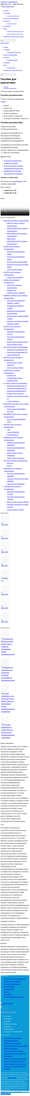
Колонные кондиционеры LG (16, 391)
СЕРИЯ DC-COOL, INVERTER (16, 293)
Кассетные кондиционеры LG (17, 388)
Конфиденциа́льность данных (14, 997)
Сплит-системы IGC (13, 355)
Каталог (6, 47)
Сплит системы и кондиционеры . (15, 979)
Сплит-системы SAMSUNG (15, 484)
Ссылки (6, 992)
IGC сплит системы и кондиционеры (16, 347)
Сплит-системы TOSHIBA (15, 510)
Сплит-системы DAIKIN (14, 270)
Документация (11, 68)
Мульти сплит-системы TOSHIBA (18, 502)
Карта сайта (8, 994)
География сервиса (12, 60)
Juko (8, 430)
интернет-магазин (12, 1077)
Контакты (6, 57)
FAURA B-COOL (11, 290)
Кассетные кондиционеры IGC (17, 352)
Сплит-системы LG (13, 401)
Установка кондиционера (12, 981)
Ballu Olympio (11, 239)
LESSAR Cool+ (11, 375)
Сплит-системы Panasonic (15, 458)
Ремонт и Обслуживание (10, 55)
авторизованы (17, 181)
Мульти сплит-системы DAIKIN (17, 262)
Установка (7, 49)
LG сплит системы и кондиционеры (15, 383)
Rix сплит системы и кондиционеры (16, 461)
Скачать (3, 101)
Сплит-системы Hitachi (14, 344)
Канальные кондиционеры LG (17, 386)
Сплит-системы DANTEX (15, 277)
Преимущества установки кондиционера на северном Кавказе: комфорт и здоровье (16, 1045)
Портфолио (7, 62)
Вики (5, 65)
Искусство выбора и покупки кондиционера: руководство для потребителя (15, 1053)
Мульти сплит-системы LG (15, 393)
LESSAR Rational (12, 381)
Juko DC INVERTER (13, 432)
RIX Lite (9, 466)
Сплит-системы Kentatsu (15, 368)
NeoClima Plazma (12, 435)
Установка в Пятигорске (14, 52)
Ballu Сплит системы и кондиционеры (16, 221)
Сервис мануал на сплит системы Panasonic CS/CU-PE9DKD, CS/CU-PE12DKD (15, 1066)
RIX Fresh (10, 463)
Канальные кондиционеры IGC (17, 350)
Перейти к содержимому (9, 2)
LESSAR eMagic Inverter (14, 378)
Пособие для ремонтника (10, 88)
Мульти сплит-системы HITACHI (17, 342)
